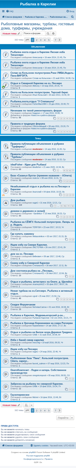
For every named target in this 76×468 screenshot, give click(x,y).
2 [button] (36, 40)
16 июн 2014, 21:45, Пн (55, 57)
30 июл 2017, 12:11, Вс (56, 265)
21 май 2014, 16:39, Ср (63, 78)
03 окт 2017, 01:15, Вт (57, 236)
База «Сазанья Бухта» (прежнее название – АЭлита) (41, 175)
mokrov (35, 178)
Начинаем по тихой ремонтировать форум (36, 110)
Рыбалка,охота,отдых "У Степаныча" (33, 101)
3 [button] (40, 40)
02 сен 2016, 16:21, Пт (61, 318)
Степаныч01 (38, 265)
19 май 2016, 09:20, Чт (52, 342)
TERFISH (36, 227)
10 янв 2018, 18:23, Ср (55, 213)
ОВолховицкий (39, 126)
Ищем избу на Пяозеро (24, 349)
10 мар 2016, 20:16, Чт (52, 86)
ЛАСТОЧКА (37, 247)
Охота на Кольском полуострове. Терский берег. (39, 92)
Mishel (35, 397)
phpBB (32, 452)
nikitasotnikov (38, 236)
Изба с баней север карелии (27, 340)
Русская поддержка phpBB (38, 456)
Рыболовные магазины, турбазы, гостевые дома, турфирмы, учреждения (37, 26)
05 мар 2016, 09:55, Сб (59, 375)
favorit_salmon (39, 363)
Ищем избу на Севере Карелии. (29, 244)
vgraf (34, 296)
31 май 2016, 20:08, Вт (50, 335)
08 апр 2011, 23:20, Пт (59, 126)
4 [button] (44, 40)
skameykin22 (38, 284)
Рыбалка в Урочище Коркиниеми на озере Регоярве (42, 323)
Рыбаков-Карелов (40, 318)
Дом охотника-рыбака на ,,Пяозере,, (32, 270)
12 (72, 206)
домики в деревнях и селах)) (28, 211)
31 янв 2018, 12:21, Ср (50, 203)
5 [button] (48, 40)
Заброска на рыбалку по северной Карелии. (37, 383)
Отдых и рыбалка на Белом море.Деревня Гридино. (42, 332)
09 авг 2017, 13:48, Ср (54, 256)
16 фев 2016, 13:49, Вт (50, 397)
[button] (27, 40)
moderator (37, 149)
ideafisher (36, 167)
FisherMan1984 (39, 104)
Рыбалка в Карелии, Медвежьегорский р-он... (38, 315)
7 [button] (55, 40)
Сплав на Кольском (41, 78)
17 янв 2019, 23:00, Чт (53, 113)
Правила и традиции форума (28, 123)
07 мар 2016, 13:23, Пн (58, 363)
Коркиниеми (38, 325)
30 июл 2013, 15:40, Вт (59, 95)
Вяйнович (37, 256)
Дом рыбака (18, 200)
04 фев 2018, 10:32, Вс (54, 192)
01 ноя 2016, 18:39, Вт (59, 307)
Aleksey (36, 86)
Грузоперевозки (20, 394)
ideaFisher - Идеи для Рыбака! (28, 164)
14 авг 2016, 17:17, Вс (56, 325)
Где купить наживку (22, 233)
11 (69, 206)
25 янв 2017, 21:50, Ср (49, 296)
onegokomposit (39, 375)
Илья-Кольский (39, 95)
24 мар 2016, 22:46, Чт (50, 351)
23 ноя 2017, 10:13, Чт (53, 227)
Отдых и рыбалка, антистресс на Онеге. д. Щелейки (41, 281)
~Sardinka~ (37, 213)
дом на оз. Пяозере (22, 253)
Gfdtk (34, 335)
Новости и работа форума (43, 115)
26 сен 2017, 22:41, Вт (55, 247)
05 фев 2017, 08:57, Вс (57, 284)
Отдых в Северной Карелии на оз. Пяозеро (36, 83)
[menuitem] (9, 11)
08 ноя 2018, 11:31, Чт (52, 178)
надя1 (35, 203)
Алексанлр (37, 57)
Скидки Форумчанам (23, 304)
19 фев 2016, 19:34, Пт (50, 386)
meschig (36, 342)
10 (65, 206)
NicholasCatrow (39, 307)
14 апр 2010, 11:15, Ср (55, 159)
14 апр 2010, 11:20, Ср (55, 149)
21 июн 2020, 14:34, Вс (53, 167)
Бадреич (36, 113)
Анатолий (36, 192)
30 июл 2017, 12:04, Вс (56, 273)
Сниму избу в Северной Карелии (30, 263)
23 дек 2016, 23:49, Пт (59, 104)
